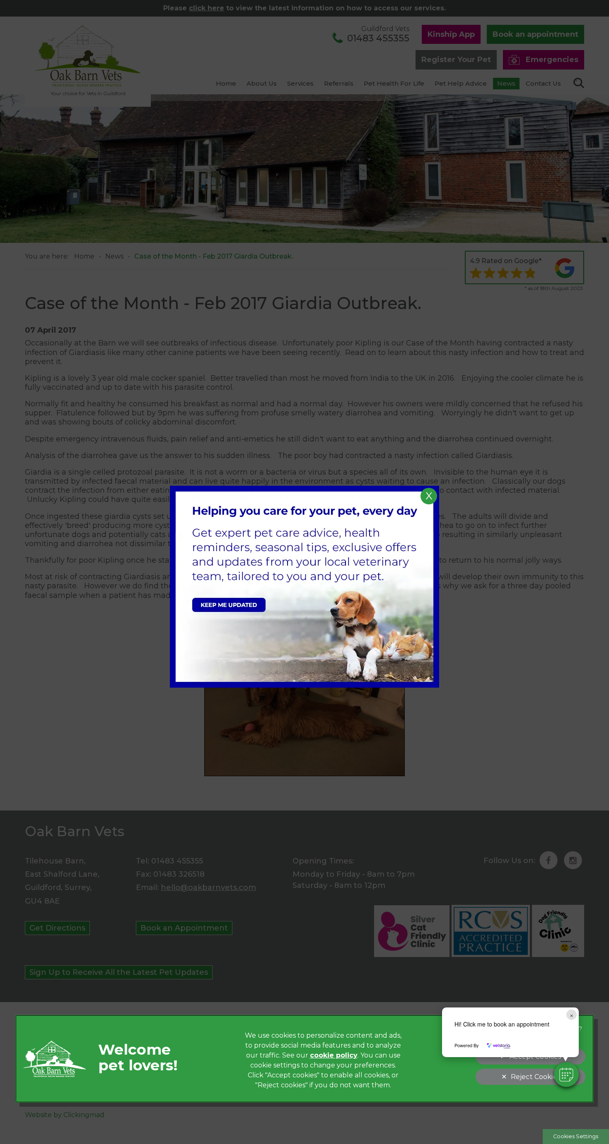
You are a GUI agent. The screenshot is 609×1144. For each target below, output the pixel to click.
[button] (566, 1074)
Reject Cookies (535, 1077)
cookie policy (334, 1055)
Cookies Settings (575, 1136)
